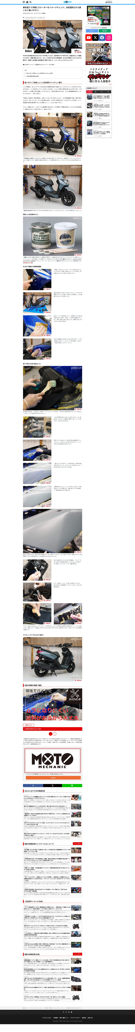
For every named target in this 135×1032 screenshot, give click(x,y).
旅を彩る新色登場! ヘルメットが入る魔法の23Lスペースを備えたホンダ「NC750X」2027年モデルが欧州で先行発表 (47, 970)
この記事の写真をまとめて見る (32, 729)
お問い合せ (90, 1017)
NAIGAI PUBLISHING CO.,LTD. (66, 1021)
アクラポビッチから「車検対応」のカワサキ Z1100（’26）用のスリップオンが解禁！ (45, 997)
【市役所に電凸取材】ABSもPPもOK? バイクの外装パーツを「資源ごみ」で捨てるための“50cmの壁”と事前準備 (45, 890)
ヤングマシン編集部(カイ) (98, 100)
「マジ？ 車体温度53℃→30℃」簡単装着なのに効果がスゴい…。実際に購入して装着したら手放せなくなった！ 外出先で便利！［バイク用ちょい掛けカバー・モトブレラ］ (47, 908)
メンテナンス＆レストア (30, 17)
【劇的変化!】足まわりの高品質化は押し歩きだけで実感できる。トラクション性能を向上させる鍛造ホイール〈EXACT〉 (47, 814)
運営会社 (84, 1017)
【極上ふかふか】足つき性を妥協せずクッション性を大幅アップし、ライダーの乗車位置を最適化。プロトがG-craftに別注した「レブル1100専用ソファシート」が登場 (47, 979)
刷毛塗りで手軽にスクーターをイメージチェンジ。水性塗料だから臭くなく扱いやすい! (63, 1008)
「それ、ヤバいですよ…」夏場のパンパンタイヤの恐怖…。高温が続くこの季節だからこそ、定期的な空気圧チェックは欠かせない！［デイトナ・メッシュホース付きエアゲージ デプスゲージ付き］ (47, 878)
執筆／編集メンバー (64, 1017)
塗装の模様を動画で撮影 (32, 76)
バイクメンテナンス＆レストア (35, 1008)
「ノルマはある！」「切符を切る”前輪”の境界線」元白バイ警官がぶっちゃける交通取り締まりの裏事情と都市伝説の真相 (47, 934)
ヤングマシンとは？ (46, 1017)
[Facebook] (33, 785)
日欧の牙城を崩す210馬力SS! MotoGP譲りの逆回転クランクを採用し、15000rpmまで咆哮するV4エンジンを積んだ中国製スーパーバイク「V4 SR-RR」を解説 (101, 123)
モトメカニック (41, 17)
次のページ (28, 725)
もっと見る (77, 843)
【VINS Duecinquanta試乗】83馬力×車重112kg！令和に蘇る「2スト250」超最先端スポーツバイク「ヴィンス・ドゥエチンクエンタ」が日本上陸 (47, 944)
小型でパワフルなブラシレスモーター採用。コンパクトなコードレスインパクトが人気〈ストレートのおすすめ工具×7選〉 (47, 823)
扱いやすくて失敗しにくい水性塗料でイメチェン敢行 (39, 73)
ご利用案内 (55, 1017)
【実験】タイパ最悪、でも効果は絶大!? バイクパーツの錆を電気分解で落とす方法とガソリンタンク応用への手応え (47, 868)
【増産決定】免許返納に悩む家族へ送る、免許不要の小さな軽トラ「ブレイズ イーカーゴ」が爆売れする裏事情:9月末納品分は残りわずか (101, 114)
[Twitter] (52, 785)
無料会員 (105, 31)
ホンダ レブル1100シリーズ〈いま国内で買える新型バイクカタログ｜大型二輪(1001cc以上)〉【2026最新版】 (101, 132)
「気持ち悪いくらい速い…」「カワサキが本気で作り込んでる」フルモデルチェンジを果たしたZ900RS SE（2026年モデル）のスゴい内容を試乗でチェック (47, 917)
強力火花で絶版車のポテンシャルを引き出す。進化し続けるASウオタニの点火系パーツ (45, 806)
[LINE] (72, 785)
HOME (25, 1008)
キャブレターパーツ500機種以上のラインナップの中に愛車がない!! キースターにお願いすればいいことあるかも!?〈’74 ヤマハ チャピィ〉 (47, 797)
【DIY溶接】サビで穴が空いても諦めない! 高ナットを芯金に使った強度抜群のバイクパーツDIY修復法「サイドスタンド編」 (47, 850)
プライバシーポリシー (75, 1017)
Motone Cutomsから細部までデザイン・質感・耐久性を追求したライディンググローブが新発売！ (47, 988)
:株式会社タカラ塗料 (28, 262)
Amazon (53, 778)
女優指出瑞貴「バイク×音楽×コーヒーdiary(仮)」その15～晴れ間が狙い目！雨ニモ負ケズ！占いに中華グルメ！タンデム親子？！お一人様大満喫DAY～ (47, 960)
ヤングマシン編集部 (97, 109)
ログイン (92, 31)
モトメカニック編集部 (40, 13)
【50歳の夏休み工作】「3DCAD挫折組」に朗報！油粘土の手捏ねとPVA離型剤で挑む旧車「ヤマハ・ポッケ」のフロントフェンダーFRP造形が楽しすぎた (47, 859)
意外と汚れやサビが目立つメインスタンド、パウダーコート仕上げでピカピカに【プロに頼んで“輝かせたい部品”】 (47, 834)
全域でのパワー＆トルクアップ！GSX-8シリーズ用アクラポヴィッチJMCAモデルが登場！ (46, 925)
